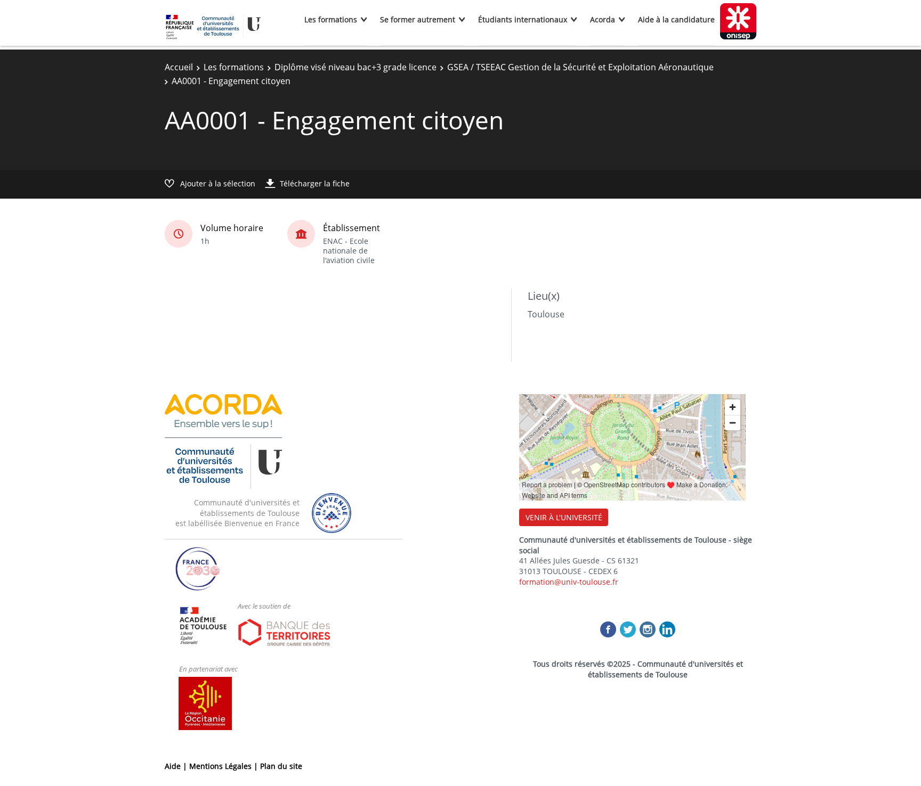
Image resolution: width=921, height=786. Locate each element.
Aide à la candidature (676, 19)
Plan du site (281, 766)
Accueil (179, 67)
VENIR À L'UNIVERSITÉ (564, 517)
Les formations (330, 19)
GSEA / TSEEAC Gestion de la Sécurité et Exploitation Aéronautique (580, 67)
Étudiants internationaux (522, 19)
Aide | (177, 766)
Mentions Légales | (224, 766)
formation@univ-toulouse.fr (568, 582)
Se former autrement (417, 19)
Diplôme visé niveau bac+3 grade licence (355, 67)
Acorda (602, 19)
